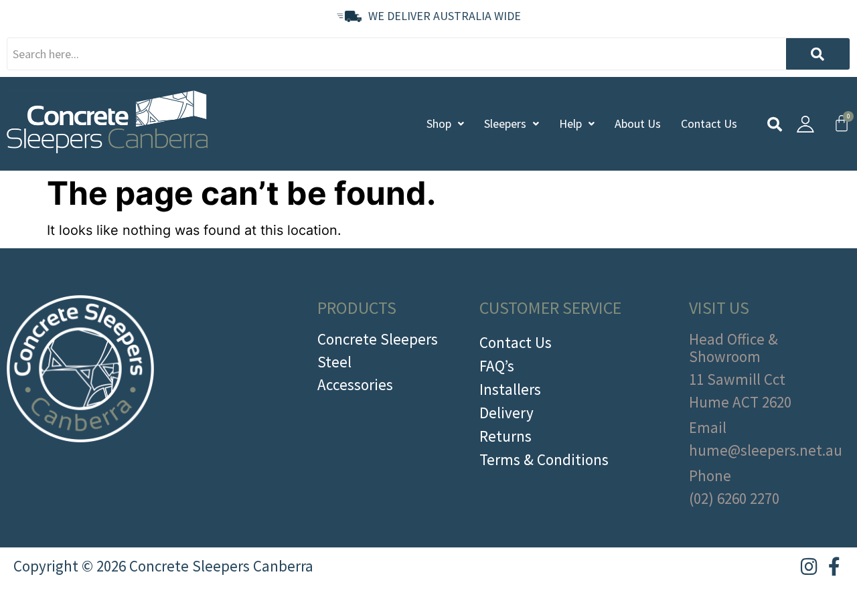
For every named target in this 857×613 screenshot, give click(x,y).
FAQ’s (496, 365)
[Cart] (841, 123)
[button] (445, 124)
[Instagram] (808, 566)
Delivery (506, 412)
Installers (510, 389)
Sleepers (505, 124)
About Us (638, 124)
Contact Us (709, 124)
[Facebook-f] (834, 566)
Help (570, 124)
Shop (438, 124)
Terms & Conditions (544, 459)
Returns (505, 436)
